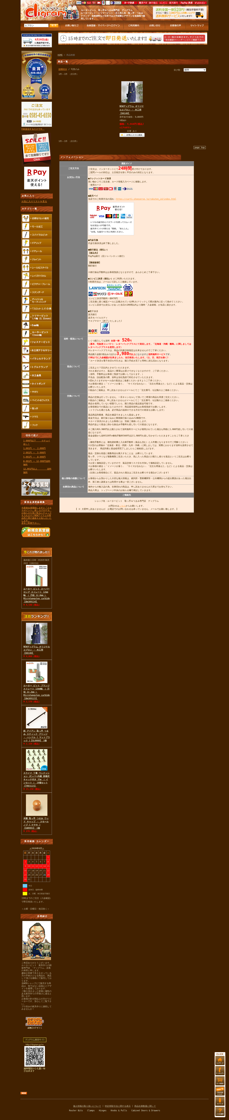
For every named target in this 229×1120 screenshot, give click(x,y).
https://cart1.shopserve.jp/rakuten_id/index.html (146, 199)
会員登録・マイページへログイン (103, 26)
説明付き (63, 69)
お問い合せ (155, 26)
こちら (122, 506)
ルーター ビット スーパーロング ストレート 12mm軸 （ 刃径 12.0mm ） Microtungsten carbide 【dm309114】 (36, 595)
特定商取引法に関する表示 (118, 1106)
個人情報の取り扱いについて (87, 1106)
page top (200, 147)
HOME (60, 55)
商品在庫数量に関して (145, 1106)
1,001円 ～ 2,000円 (34, 448)
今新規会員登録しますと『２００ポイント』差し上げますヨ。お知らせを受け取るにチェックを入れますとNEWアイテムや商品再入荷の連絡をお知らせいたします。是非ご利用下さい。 (36, 515)
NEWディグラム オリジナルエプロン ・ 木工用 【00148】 (36, 649)
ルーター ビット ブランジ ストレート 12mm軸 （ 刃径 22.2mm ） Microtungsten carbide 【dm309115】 (36, 692)
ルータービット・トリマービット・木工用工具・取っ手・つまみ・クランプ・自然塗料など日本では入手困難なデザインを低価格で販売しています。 (113, 16)
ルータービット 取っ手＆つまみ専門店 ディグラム (107, 10)
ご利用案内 (134, 26)
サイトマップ (197, 26)
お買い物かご (72, 26)
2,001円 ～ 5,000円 (34, 452)
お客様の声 (175, 26)
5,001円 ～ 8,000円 (34, 457)
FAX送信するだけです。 (33, 129)
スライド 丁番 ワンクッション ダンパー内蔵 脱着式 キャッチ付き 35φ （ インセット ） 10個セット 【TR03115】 (36, 779)
